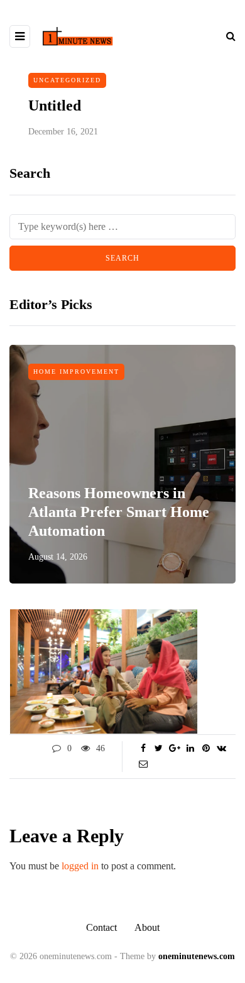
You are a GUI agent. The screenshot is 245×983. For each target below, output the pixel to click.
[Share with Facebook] (143, 748)
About (147, 927)
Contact (101, 927)
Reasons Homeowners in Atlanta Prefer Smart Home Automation (118, 512)
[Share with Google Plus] (174, 748)
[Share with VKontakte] (221, 748)
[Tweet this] (158, 748)
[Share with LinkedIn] (190, 748)
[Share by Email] (143, 764)
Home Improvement (76, 371)
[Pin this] (206, 748)
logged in (80, 866)
